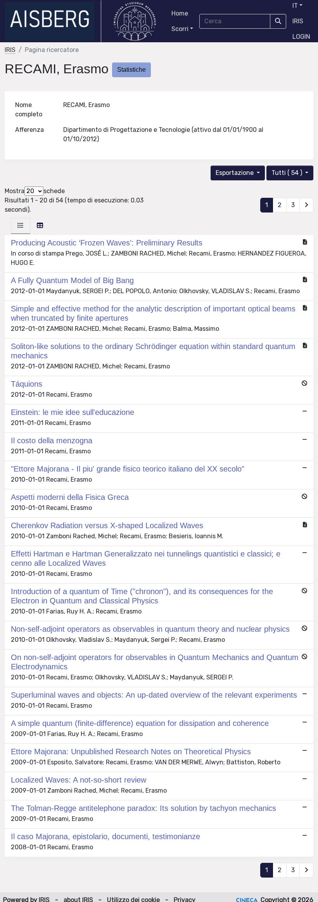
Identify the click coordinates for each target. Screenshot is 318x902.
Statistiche (131, 69)
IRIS (297, 21)
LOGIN (301, 36)
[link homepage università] (134, 21)
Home (179, 13)
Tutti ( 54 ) (287, 172)
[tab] (20, 226)
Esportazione (235, 172)
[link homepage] (53, 21)
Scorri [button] (179, 29)
